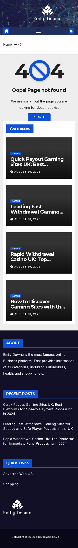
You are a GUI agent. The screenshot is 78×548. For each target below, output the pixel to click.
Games (16, 153)
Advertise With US (18, 474)
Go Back (39, 117)
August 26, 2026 (27, 171)
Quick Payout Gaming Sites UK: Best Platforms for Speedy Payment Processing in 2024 (37, 409)
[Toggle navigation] (38, 31)
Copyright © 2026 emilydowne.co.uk (35, 536)
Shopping (11, 484)
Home (7, 44)
